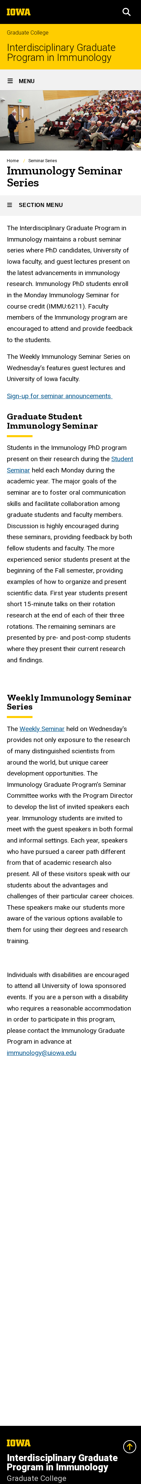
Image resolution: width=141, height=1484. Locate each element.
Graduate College (28, 32)
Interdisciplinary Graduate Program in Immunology (61, 53)
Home (13, 160)
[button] (126, 12)
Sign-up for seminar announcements (60, 396)
